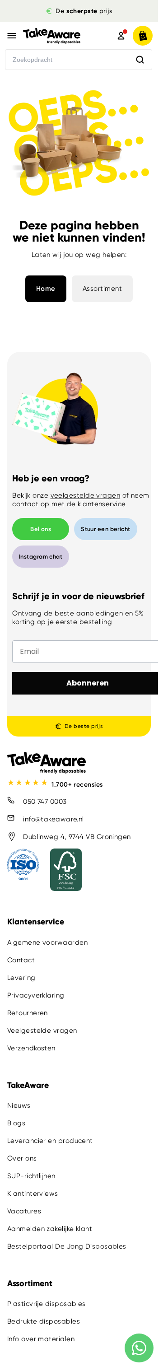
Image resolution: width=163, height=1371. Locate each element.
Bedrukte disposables (43, 1321)
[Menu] (11, 35)
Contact (21, 960)
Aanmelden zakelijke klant (49, 1229)
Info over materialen (41, 1339)
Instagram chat (40, 556)
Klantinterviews (32, 1193)
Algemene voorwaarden (47, 942)
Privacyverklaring (36, 995)
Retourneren (27, 1013)
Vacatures (24, 1211)
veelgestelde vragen (86, 495)
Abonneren (87, 683)
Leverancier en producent (50, 1141)
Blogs (16, 1123)
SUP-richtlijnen (31, 1176)
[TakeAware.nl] (59, 35)
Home (46, 288)
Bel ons (40, 529)
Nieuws (19, 1105)
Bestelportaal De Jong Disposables (66, 1246)
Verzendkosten (31, 1048)
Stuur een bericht (105, 529)
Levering (21, 978)
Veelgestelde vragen (42, 1030)
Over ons (22, 1158)
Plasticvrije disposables (46, 1304)
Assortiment (102, 288)
